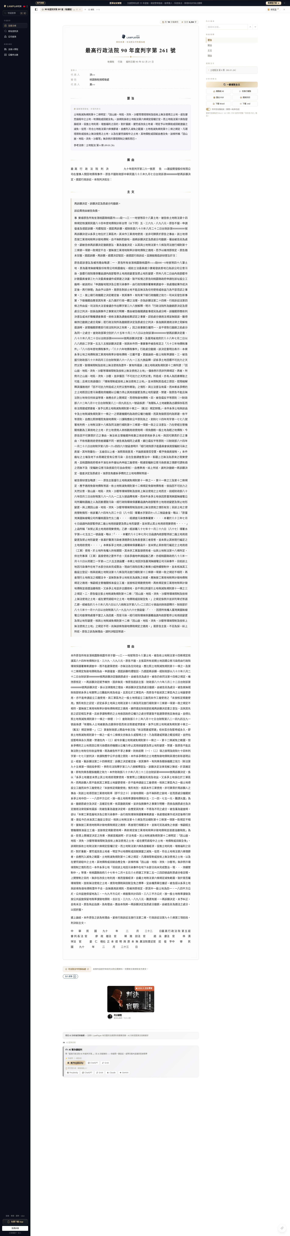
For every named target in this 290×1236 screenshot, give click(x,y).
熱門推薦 (40, 3)
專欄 (12, 1216)
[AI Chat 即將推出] (282, 1228)
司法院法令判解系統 (77, 969)
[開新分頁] (85, 9)
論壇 (7, 1216)
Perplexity (74, 1072)
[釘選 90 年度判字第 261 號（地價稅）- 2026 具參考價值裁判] (77, 9)
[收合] (36, 9)
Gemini (125, 1072)
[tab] (61, 9)
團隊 (17, 1216)
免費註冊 (15, 1228)
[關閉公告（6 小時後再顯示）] (284, 3)
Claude (113, 1072)
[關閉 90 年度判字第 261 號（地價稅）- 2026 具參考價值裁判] (80, 9)
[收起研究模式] (284, 9)
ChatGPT (94, 1062)
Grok (107, 1062)
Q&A (23, 1216)
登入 (19, 1233)
